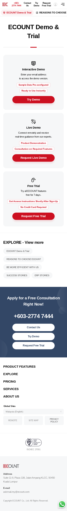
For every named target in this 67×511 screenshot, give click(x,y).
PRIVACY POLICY (54, 420)
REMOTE (12, 420)
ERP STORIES (42, 275)
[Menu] (64, 4)
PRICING (9, 381)
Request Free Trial (46, 4)
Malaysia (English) (14, 411)
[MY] (5, 4)
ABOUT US (11, 396)
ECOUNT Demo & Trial (19, 12)
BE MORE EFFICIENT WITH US (23, 267)
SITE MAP (34, 420)
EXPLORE (10, 374)
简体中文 (11, 362)
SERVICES (11, 389)
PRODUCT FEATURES (19, 366)
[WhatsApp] (62, 504)
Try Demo (36, 4)
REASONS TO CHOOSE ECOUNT (24, 259)
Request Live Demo (33, 157)
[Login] (55, 4)
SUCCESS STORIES (17, 275)
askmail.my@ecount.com (16, 491)
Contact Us (27, 4)
